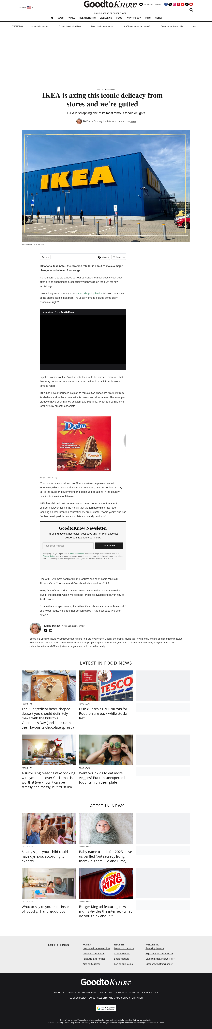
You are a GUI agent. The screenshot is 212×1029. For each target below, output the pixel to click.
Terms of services (77, 554)
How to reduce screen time (96, 948)
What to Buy (134, 18)
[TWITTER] (46, 630)
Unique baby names (39, 26)
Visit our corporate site (142, 1020)
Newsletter (120, 257)
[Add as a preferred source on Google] (106, 1008)
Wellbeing (106, 18)
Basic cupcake (121, 959)
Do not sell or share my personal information (116, 998)
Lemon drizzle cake (124, 948)
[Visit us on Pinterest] (178, 4)
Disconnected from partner (159, 964)
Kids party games (91, 964)
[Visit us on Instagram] (174, 4)
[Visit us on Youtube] (191, 4)
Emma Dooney (94, 121)
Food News (110, 90)
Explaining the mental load (159, 953)
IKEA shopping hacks (89, 293)
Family (71, 18)
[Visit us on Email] (187, 4)
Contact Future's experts (82, 992)
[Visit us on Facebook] (166, 4)
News (60, 18)
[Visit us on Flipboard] (182, 4)
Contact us (105, 992)
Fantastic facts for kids (94, 959)
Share (46, 257)
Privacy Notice (49, 556)
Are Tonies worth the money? (137, 26)
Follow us (105, 257)
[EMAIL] (51, 630)
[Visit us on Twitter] (170, 4)
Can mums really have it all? (160, 959)
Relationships (87, 18)
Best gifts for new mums (102, 26)
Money (158, 18)
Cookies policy (78, 998)
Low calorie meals (123, 964)
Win (195, 26)
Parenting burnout (155, 948)
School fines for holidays (70, 26)
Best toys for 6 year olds (172, 26)
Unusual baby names (93, 953)
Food (119, 18)
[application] (83, 339)
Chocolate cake (122, 953)
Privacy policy (149, 992)
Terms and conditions (126, 992)
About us (59, 992)
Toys (148, 18)
